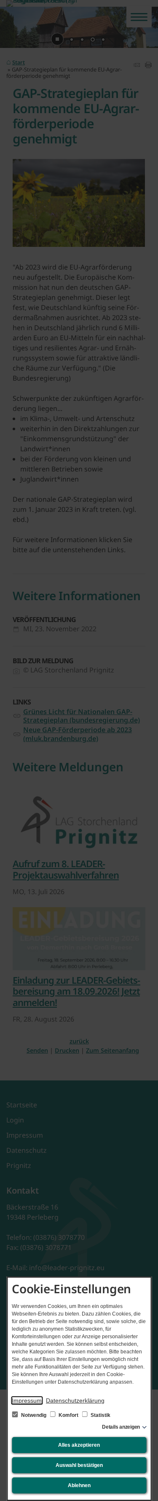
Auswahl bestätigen (79, 1465)
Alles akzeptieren (79, 1445)
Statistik (99, 1415)
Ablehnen (79, 1485)
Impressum (27, 1400)
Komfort (68, 1415)
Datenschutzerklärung (75, 1400)
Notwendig (34, 1415)
